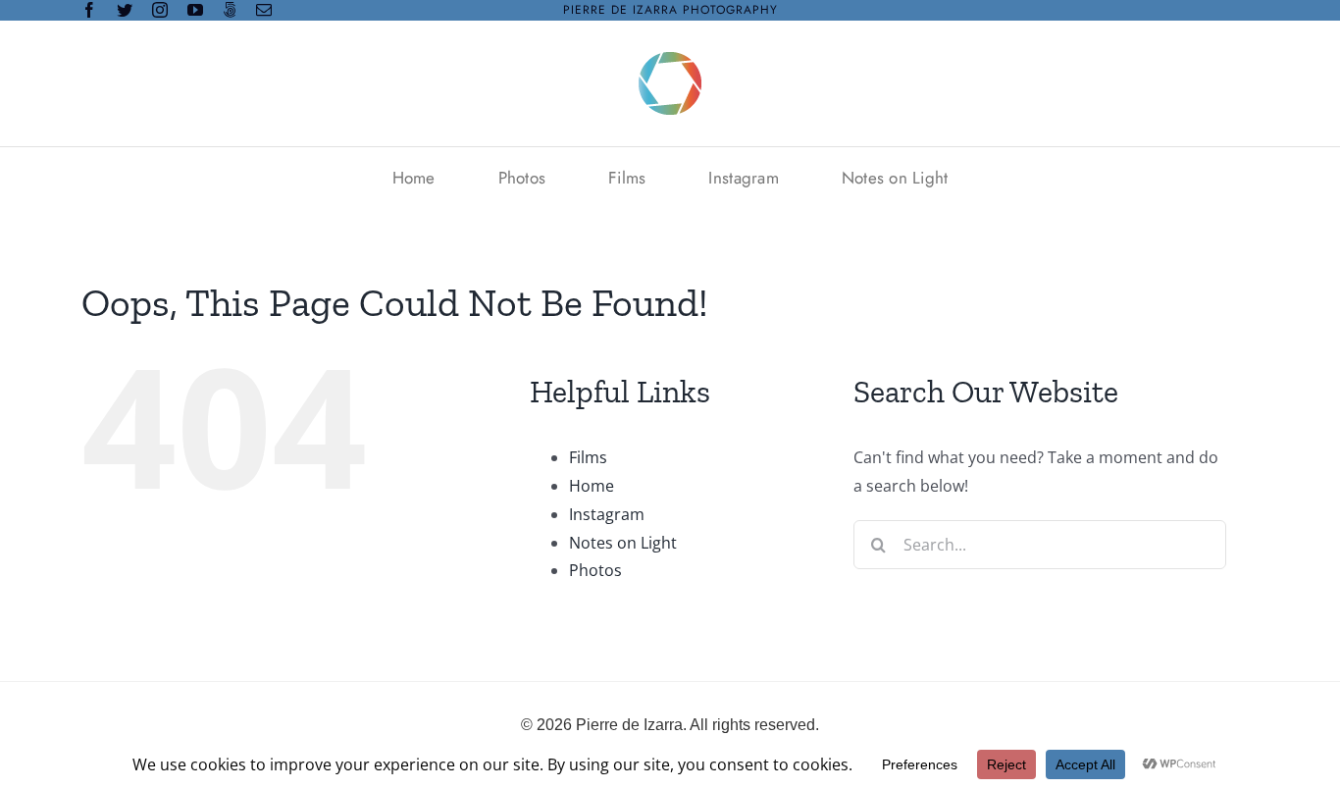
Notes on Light (623, 542)
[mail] (264, 10)
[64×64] (670, 60)
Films (588, 457)
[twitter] (124, 10)
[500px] (229, 10)
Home (591, 486)
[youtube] (195, 10)
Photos (595, 570)
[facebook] (89, 10)
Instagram (606, 514)
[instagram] (160, 10)
